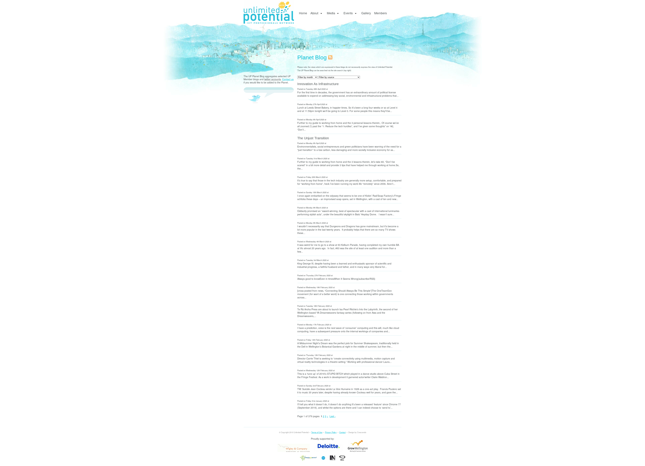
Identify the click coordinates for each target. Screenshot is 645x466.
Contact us (288, 79)
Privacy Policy (331, 432)
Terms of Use (316, 432)
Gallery (366, 13)
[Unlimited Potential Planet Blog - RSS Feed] (330, 57)
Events (347, 13)
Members (380, 13)
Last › (333, 416)
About (313, 13)
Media (330, 13)
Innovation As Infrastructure (318, 84)
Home (303, 13)
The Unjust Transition (313, 138)
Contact (342, 432)
